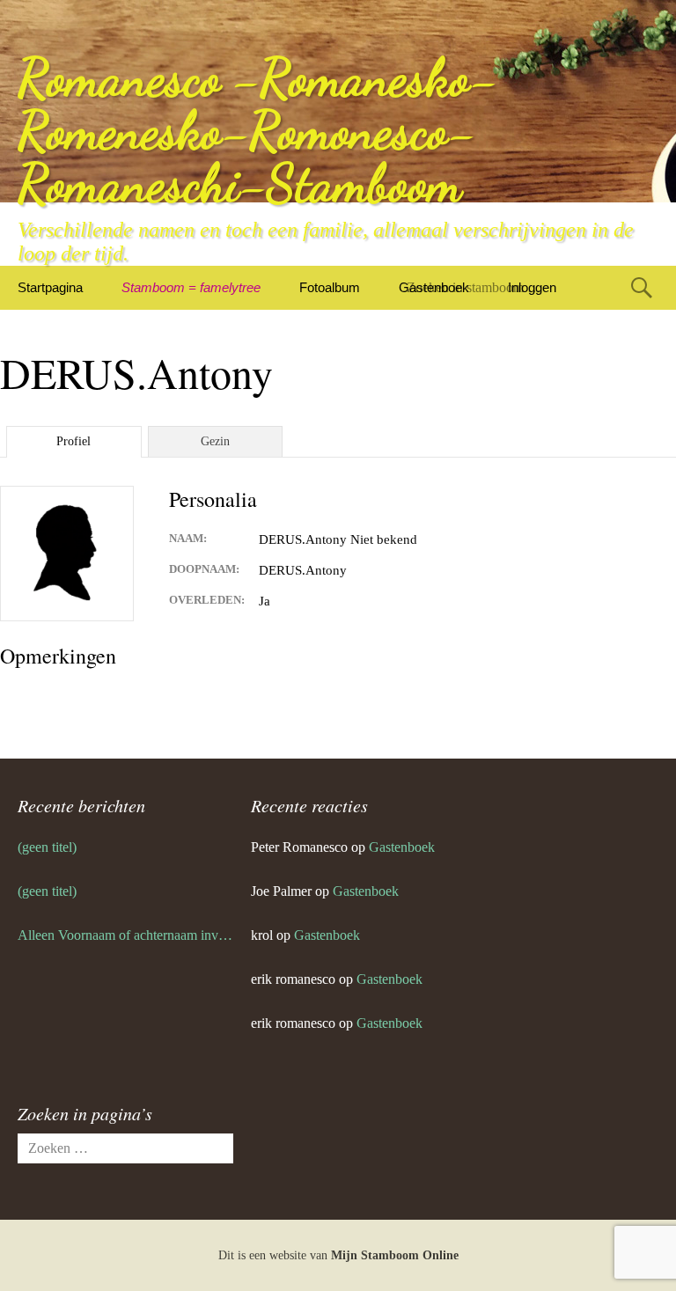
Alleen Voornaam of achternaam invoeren (125, 935)
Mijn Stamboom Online (395, 1255)
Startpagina (50, 287)
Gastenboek (402, 847)
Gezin (215, 441)
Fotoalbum (329, 287)
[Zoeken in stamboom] (641, 287)
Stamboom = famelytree (191, 287)
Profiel (73, 441)
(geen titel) (47, 847)
